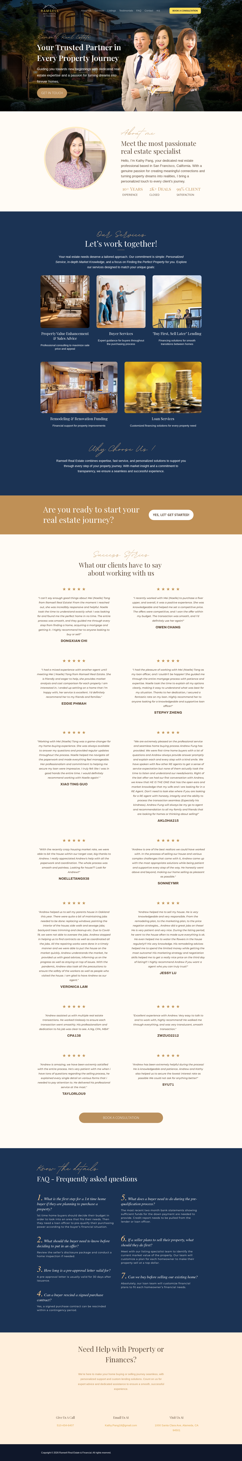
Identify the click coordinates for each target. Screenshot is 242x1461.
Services (99, 10)
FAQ (138, 10)
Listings (111, 10)
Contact (149, 10)
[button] (185, 11)
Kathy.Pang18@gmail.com (121, 1425)
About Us (86, 10)
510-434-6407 (65, 1425)
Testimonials (126, 10)
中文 (158, 11)
